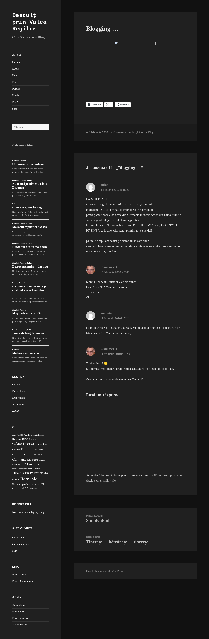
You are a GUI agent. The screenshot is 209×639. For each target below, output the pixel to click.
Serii (14, 108)
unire (21, 488)
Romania (28, 478)
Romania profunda (22, 484)
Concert (40, 444)
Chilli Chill (18, 537)
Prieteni (34, 472)
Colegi (33, 444)
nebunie (29, 469)
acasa (14, 435)
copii (46, 444)
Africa (20, 434)
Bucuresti (32, 439)
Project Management (22, 581)
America (27, 435)
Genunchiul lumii (21, 544)
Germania (19, 459)
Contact (16, 384)
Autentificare (19, 605)
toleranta (36, 484)
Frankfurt (38, 454)
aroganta (34, 435)
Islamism (42, 460)
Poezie (15, 95)
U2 (42, 484)
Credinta (16, 450)
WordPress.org (19, 624)
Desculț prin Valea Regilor (29, 22)
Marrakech (38, 465)
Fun (14, 82)
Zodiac (15, 410)
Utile (14, 75)
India (29, 460)
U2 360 (15, 488)
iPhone (35, 460)
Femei (41, 450)
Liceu (14, 464)
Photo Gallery (19, 574)
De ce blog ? (18, 391)
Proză (15, 102)
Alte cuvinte (22, 528)
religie (46, 473)
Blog (25, 438)
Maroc (29, 464)
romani (15, 479)
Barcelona (16, 439)
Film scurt (29, 455)
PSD (41, 473)
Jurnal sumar (18, 404)
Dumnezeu (29, 449)
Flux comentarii (20, 618)
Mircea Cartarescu (19, 469)
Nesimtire (36, 469)
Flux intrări (18, 611)
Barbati (41, 435)
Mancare (21, 465)
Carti (28, 444)
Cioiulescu (119, 132)
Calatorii (18, 444)
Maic (14, 550)
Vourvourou (34, 488)
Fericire (15, 455)
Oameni (16, 62)
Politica (16, 88)
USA (26, 488)
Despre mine (18, 397)
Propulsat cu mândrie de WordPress (104, 571)
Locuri (15, 68)
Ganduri (16, 55)
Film (22, 454)
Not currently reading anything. (28, 512)
